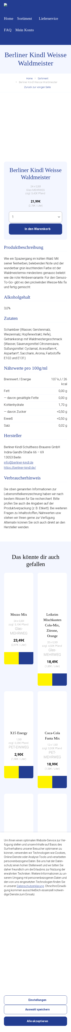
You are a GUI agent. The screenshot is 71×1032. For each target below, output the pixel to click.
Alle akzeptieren (37, 1021)
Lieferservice (48, 18)
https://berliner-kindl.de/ (20, 468)
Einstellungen (37, 1000)
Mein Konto (24, 30)
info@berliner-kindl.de (18, 462)
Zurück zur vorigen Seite (37, 87)
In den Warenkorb (37, 229)
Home (8, 18)
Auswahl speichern (37, 1009)
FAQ (7, 30)
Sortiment (24, 18)
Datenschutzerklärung (30, 886)
